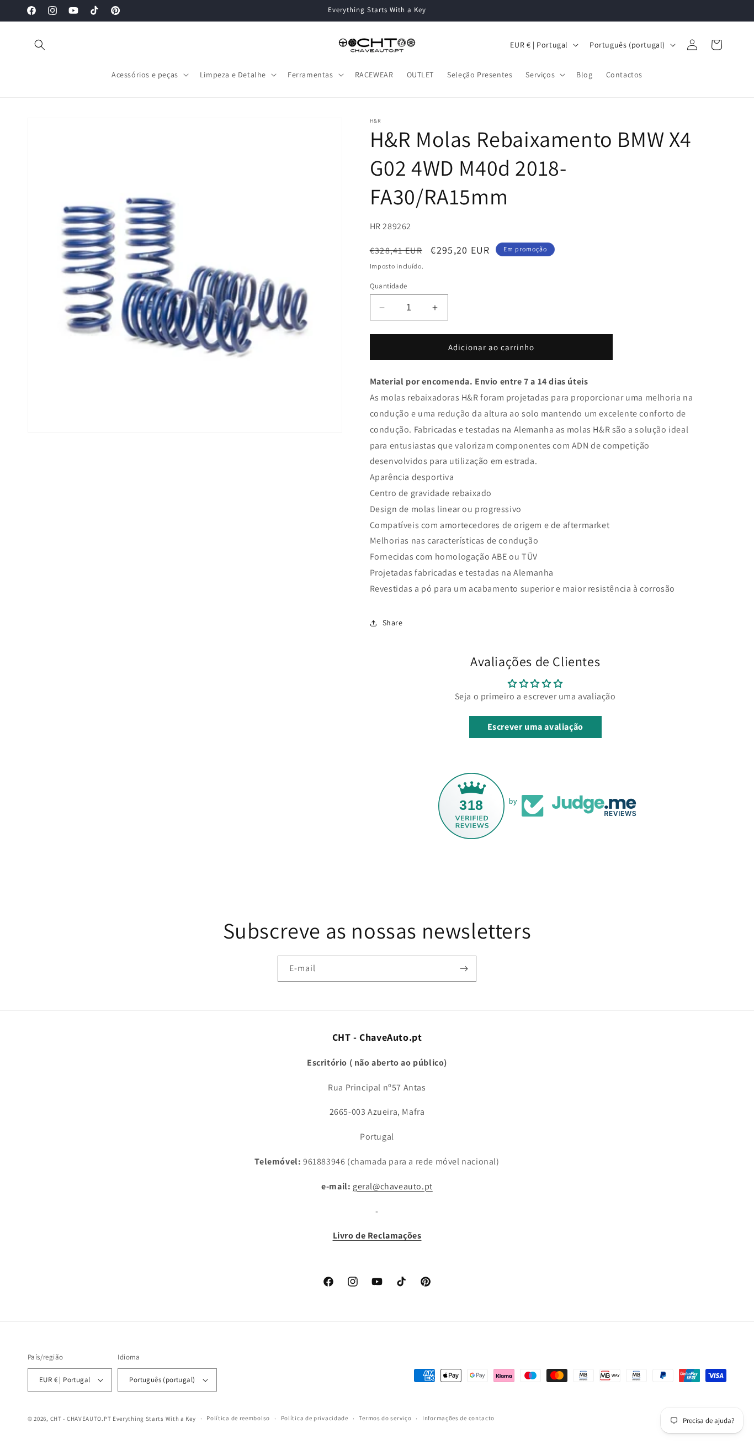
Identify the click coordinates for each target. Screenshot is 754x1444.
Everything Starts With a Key (154, 1418)
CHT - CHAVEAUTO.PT (80, 1418)
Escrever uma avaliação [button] (535, 726)
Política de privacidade (314, 1418)
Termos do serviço (385, 1418)
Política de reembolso (238, 1418)
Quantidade (388, 286)
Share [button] (393, 623)
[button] (40, 45)
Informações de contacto (458, 1418)
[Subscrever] (464, 969)
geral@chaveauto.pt (393, 1186)
